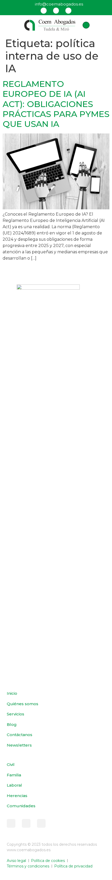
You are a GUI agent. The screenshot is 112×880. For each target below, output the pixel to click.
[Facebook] (43, 10)
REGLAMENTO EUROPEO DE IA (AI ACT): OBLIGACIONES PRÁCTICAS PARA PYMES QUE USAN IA (56, 104)
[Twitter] (56, 10)
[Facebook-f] (11, 823)
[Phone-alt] (86, 25)
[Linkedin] (68, 10)
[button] (11, 25)
